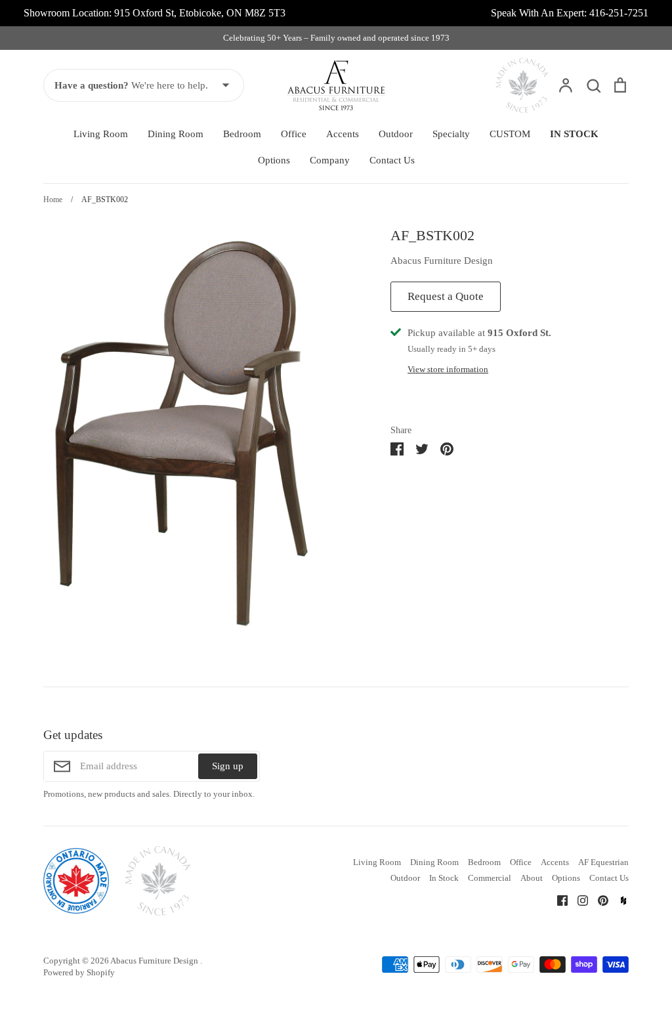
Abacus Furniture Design (441, 260)
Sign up (227, 766)
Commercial (489, 878)
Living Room (101, 134)
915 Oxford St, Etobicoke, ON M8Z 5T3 (199, 12)
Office (293, 134)
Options (274, 160)
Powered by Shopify (79, 972)
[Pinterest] (598, 900)
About (531, 878)
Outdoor (396, 134)
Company (330, 160)
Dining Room (175, 134)
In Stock (444, 878)
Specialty (451, 134)
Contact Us (392, 160)
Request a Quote (446, 296)
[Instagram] (578, 900)
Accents (342, 134)
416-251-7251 (618, 12)
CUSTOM (510, 134)
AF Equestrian (603, 862)
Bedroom (242, 134)
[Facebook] (557, 900)
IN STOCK (574, 134)
